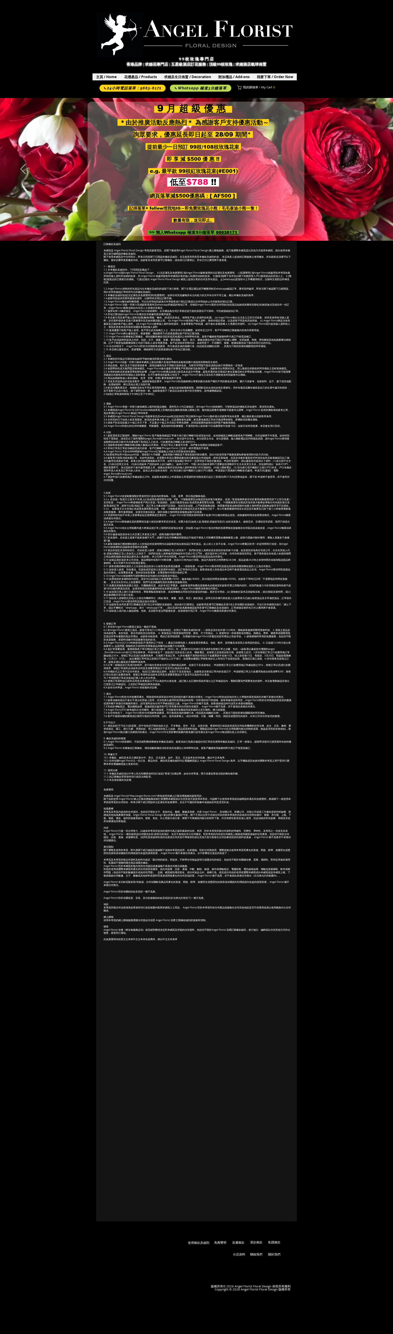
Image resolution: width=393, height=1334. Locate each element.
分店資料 (239, 1254)
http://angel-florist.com (143, 795)
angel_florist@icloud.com (159, 438)
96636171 (227, 232)
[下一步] (370, 169)
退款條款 (256, 1242)
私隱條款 (274, 1242)
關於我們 (274, 1254)
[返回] (23, 169)
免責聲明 (220, 1242)
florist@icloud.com (115, 652)
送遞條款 (238, 1242)
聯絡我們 (256, 1254)
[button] (140, 76)
